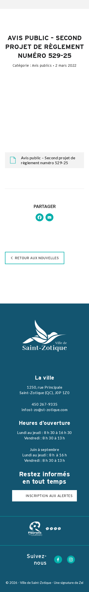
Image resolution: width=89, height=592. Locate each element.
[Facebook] (39, 217)
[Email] (49, 217)
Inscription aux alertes (49, 496)
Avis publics (42, 65)
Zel (81, 583)
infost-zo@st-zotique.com (44, 409)
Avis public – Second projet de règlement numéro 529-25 (48, 160)
